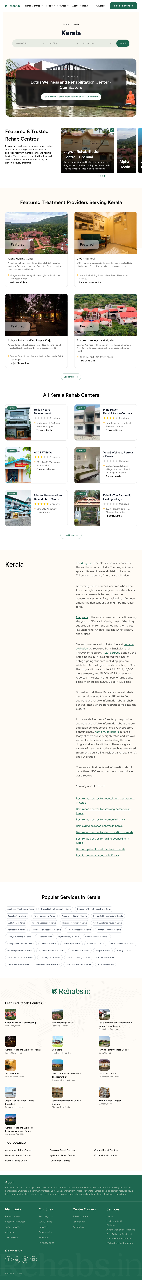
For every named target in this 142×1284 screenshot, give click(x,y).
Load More (69, 376)
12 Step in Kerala (44, 937)
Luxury (109, 1216)
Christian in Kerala (48, 943)
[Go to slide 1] (98, 176)
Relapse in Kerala (103, 950)
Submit (122, 43)
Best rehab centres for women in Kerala (100, 819)
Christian (110, 1225)
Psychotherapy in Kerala (68, 937)
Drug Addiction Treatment (119, 1234)
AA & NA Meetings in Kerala (79, 930)
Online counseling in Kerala (78, 957)
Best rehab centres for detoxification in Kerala (104, 832)
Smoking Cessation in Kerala (43, 923)
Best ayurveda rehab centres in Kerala (99, 826)
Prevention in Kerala (95, 943)
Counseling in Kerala (71, 943)
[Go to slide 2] (100, 176)
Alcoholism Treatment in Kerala (20, 909)
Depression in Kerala (16, 930)
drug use (86, 563)
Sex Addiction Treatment (118, 1238)
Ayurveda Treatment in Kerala (51, 950)
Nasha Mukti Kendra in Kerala (78, 964)
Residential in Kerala (105, 957)
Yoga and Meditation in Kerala (74, 916)
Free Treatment (114, 1221)
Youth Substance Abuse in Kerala (107, 923)
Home (66, 24)
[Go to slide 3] (102, 176)
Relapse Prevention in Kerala (74, 923)
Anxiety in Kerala (124, 950)
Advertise (101, 5)
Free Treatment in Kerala (18, 964)
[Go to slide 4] (104, 176)
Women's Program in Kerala (109, 930)
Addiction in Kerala (105, 964)
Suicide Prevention (123, 5)
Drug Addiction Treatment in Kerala (56, 909)
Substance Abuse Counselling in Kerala (94, 909)
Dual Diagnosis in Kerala (50, 957)
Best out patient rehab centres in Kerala (100, 849)
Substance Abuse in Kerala (96, 937)
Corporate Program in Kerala (47, 964)
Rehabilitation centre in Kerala (20, 957)
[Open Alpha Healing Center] (126, 150)
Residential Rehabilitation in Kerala (108, 916)
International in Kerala (79, 950)
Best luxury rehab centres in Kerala (97, 855)
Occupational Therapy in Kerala (20, 943)
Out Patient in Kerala (16, 923)
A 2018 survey (111, 652)
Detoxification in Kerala (17, 916)
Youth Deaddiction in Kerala (122, 943)
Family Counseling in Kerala (19, 937)
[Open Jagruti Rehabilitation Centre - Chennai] (112, 130)
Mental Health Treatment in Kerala (46, 930)
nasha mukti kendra (107, 731)
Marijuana (82, 617)
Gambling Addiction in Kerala (19, 950)
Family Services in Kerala (44, 916)
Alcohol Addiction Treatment (120, 1229)
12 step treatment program (119, 1243)
